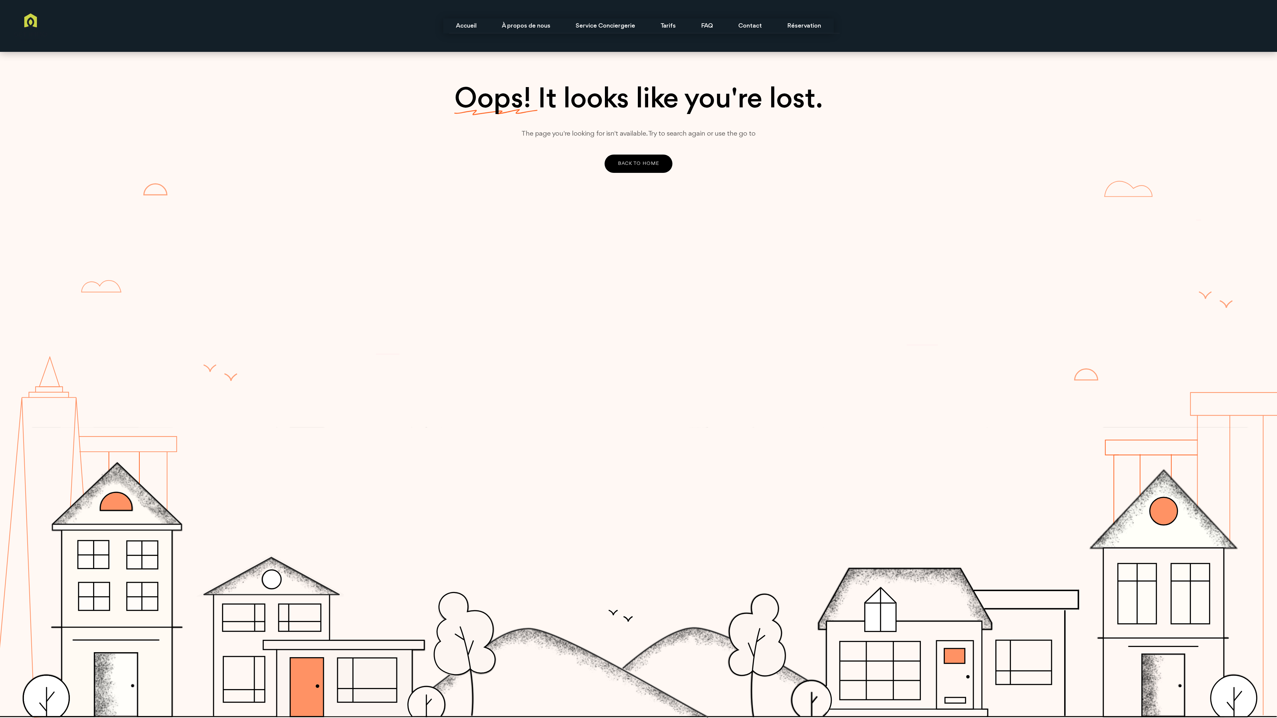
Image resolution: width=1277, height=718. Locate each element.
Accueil (466, 25)
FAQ (707, 25)
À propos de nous (526, 25)
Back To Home (638, 163)
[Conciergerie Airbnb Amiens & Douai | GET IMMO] (128, 26)
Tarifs (668, 25)
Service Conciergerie (605, 25)
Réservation (804, 25)
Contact (750, 25)
